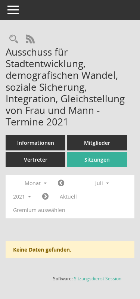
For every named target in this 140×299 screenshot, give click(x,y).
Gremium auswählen (39, 210)
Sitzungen (97, 159)
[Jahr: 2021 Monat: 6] (61, 183)
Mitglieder (97, 142)
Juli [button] (100, 183)
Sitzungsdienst (97, 278)
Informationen (35, 142)
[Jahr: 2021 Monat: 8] (45, 196)
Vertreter (35, 159)
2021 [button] (20, 196)
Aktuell (68, 196)
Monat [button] (33, 183)
